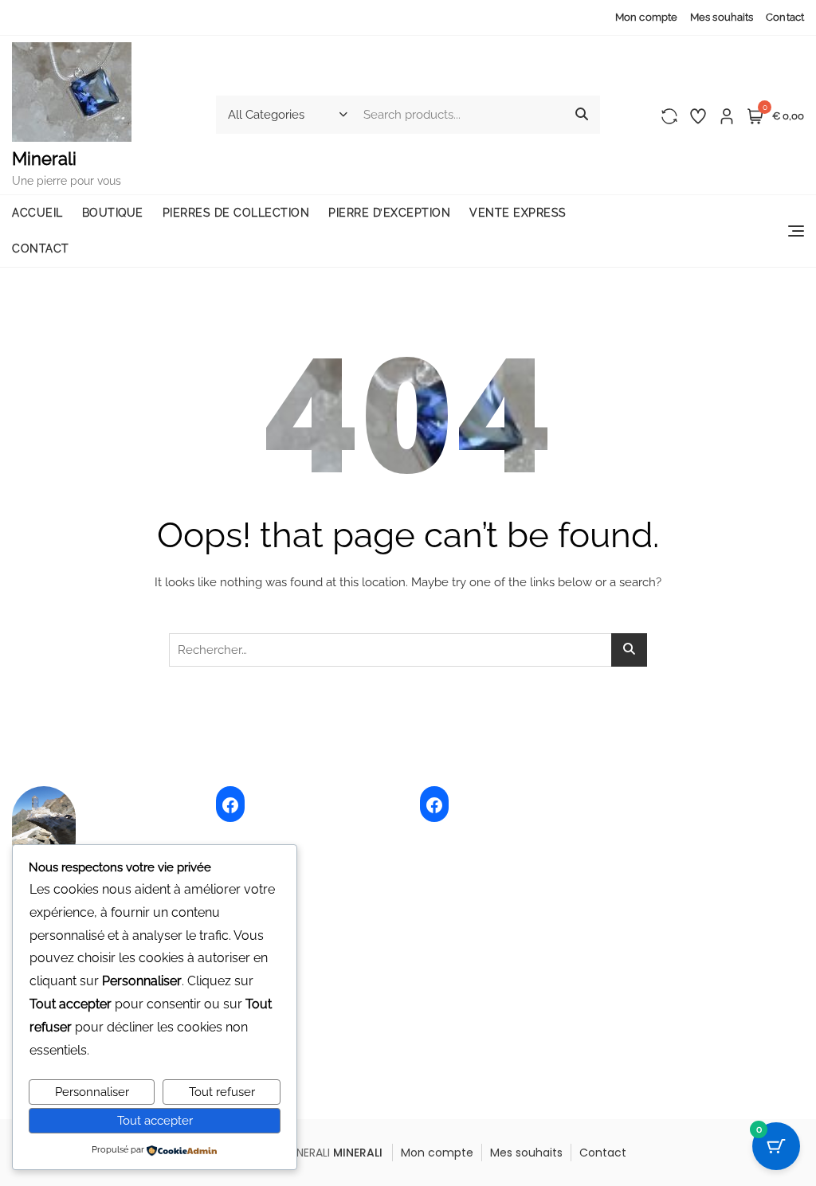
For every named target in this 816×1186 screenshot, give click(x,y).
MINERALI (357, 1153)
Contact (785, 17)
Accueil (37, 212)
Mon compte (646, 17)
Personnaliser (92, 1092)
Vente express (518, 212)
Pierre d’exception (389, 212)
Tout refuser (222, 1092)
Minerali (44, 158)
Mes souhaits (721, 17)
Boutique (112, 212)
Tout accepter (155, 1121)
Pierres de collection (236, 212)
